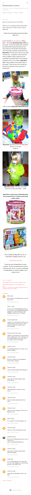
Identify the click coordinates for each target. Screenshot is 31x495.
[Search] (27, 2)
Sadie (8, 459)
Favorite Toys (15, 282)
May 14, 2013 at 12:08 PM (13, 363)
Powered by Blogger (16, 490)
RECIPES (10, 13)
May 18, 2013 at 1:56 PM (12, 403)
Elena (8, 296)
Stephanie (10, 436)
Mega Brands (11, 284)
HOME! (5, 13)
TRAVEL (16, 13)
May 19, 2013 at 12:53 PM (12, 414)
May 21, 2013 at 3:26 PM (12, 454)
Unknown (10, 346)
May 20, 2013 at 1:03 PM (12, 432)
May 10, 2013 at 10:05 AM (13, 315)
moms (16, 284)
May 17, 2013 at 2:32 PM (12, 393)
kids (25, 282)
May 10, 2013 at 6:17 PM (12, 342)
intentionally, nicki (11, 6)
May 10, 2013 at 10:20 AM (13, 328)
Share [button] (4, 280)
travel (23, 284)
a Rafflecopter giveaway (15, 260)
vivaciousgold (11, 319)
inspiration (21, 282)
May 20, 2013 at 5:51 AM (12, 423)
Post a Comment (7, 480)
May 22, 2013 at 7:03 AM (13, 466)
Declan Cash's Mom (12, 333)
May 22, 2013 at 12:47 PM (13, 477)
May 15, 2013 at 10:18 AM (12, 372)
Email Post (8, 280)
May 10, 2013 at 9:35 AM (12, 302)
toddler (19, 284)
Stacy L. (9, 306)
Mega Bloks (5, 284)
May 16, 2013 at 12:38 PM (13, 382)
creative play (9, 282)
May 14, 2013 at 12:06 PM (13, 352)
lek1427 (9, 418)
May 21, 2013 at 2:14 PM (12, 444)
